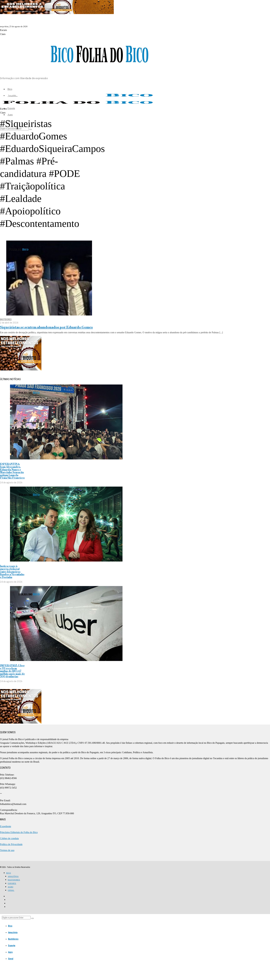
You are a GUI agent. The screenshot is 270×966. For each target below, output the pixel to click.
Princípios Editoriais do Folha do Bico (19, 832)
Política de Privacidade (11, 844)
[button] (32, 918)
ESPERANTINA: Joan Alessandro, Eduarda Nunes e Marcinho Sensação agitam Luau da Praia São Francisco (12, 471)
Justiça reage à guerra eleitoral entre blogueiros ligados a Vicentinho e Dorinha (12, 572)
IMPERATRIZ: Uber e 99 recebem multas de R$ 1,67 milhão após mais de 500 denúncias (12, 671)
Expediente (5, 826)
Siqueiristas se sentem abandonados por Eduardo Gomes (46, 327)
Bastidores (6, 319)
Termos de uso (7, 850)
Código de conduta (9, 838)
